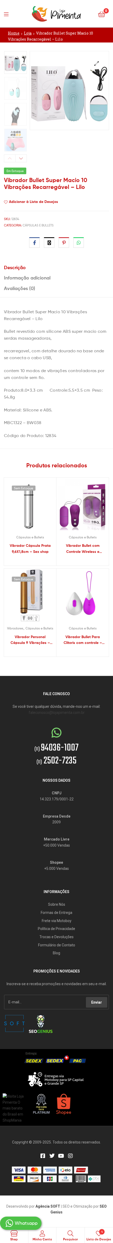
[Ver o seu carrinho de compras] (101, 14)
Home (13, 33)
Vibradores (15, 628)
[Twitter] (52, 1156)
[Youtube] (61, 1156)
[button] (96, 63)
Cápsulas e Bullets (38, 225)
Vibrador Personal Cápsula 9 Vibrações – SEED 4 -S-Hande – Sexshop (30, 640)
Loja (28, 33)
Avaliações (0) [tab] (19, 288)
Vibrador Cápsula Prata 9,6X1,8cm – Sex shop (30, 548)
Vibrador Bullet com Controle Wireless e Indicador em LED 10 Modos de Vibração (82, 548)
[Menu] (8, 14)
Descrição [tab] (15, 267)
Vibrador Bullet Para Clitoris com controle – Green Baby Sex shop (83, 640)
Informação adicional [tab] (27, 278)
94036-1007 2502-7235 (56, 754)
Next (21, 158)
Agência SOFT (47, 1206)
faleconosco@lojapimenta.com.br (57, 712)
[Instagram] (70, 1156)
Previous (10, 158)
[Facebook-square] (42, 1156)
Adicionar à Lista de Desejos (33, 201)
